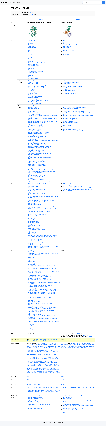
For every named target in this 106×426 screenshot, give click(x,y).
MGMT (54, 360)
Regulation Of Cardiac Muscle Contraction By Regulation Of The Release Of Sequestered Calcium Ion (42, 121)
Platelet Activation (67, 125)
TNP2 (45, 372)
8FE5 (28, 393)
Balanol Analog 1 (32, 257)
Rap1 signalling (31, 203)
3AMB (40, 387)
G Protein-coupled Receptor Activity (71, 404)
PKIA (40, 364)
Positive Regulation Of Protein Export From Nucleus (39, 147)
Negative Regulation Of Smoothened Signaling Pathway (40, 146)
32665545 (79, 333)
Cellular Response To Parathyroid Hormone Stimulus (40, 163)
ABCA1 (42, 343)
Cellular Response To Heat (34, 135)
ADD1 (52, 343)
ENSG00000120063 (65, 382)
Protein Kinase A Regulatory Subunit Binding (38, 100)
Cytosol (29, 50)
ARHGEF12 (90, 343)
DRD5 (76, 344)
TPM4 (42, 340)
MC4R (44, 360)
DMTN (35, 350)
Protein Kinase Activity (33, 83)
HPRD (31, 14)
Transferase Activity (32, 93)
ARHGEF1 (79, 343)
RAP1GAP (36, 368)
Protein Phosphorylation (33, 112)
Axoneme (30, 54)
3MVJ (51, 387)
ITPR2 (28, 358)
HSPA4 (54, 356)
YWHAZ (53, 374)
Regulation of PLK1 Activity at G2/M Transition (38, 192)
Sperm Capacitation (32, 149)
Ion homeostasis (31, 213)
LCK (52, 358)
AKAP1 (37, 339)
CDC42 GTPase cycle (68, 190)
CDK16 (55, 347)
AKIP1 (36, 344)
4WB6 (36, 390)
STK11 (49, 371)
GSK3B (38, 354)
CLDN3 (41, 349)
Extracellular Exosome (33, 72)
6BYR (30, 391)
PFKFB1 (56, 363)
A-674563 (30, 325)
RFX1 (37, 340)
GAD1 (56, 351)
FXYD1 (44, 351)
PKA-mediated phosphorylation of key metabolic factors (40, 185)
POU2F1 (51, 364)
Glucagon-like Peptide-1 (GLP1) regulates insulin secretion (41, 200)
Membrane (30, 57)
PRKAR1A (47, 365)
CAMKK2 (43, 347)
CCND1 (52, 347)
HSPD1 (28, 357)
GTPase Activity (66, 83)
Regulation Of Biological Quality (35, 397)
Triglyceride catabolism (33, 186)
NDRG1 (28, 361)
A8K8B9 (35, 384)
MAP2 (30, 360)
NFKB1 (32, 361)
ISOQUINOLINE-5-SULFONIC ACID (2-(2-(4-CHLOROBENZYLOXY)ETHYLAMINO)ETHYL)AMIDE (40, 302)
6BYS (33, 391)
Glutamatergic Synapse (33, 78)
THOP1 (39, 372)
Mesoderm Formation (32, 106)
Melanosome (65, 51)
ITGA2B (45, 357)
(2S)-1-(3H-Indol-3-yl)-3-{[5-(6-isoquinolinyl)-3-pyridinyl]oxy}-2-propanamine (41, 266)
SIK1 (48, 369)
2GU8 (28, 387)
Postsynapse (31, 76)
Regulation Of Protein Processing (35, 160)
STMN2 (56, 371)
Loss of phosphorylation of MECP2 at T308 (37, 229)
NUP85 (28, 363)
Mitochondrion (31, 46)
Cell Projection (31, 68)
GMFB (42, 353)
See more (29, 409)
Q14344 (63, 384)
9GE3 (87, 387)
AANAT (38, 343)
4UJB (30, 390)
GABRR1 (53, 351)
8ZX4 (79, 387)
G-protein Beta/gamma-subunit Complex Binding (73, 92)
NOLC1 (41, 361)
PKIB (42, 364)
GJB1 (36, 353)
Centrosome (30, 49)
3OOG (56, 387)
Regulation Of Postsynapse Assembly (71, 129)
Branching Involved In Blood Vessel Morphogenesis (74, 107)
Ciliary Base (30, 75)
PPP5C (67, 346)
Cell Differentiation (67, 124)
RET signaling (31, 224)
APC (43, 344)
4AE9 (48, 389)
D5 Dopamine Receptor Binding (70, 93)
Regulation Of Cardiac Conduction (35, 174)
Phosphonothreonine (32, 256)
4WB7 (39, 390)
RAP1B (32, 368)
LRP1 (28, 360)
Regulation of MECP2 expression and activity (38, 231)
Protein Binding (31, 89)
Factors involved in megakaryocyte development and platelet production (41, 242)
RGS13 (57, 368)
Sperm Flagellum (32, 67)
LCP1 (54, 358)
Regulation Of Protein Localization (35, 408)
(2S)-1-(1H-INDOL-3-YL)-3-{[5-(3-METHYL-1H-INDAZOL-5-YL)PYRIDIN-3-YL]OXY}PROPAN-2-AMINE (43, 310)
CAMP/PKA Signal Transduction (35, 172)
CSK (57, 349)
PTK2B (86, 346)
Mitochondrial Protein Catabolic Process (37, 136)
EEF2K (51, 350)
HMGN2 (43, 356)
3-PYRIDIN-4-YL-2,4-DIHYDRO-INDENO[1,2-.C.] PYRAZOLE (41, 327)
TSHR (84, 347)
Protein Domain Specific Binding (35, 96)
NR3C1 (51, 361)
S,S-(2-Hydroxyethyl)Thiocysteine (35, 263)
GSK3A (34, 354)
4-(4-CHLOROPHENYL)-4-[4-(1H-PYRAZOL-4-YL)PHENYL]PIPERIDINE (38, 295)
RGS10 (53, 368)
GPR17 (89, 344)
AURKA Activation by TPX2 (34, 225)
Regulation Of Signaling (33, 400)
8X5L (33, 393)
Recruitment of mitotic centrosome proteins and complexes (41, 194)
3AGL (30, 387)
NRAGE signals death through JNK (70, 183)
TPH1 (48, 372)
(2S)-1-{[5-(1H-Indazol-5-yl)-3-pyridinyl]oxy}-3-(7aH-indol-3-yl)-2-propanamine (42, 269)
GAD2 (28, 353)
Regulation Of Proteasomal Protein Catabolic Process (40, 157)
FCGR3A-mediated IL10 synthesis (35, 239)
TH (36, 372)
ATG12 (34, 346)
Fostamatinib (31, 331)
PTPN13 (40, 367)
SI (46, 369)
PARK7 (31, 363)
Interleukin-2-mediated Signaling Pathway (37, 138)
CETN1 (32, 349)
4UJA (28, 390)
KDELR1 (43, 358)
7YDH (70, 387)
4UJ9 (57, 389)
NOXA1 (48, 361)
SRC (46, 371)
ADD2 (54, 343)
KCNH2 (31, 358)
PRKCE (83, 346)
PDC (35, 363)
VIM (45, 374)
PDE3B (41, 363)
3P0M (37, 389)
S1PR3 (69, 347)
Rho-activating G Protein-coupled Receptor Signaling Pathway (76, 131)
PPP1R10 (56, 364)
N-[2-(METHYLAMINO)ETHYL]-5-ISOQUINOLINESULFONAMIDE (43, 307)
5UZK (28, 391)
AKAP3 (74, 343)
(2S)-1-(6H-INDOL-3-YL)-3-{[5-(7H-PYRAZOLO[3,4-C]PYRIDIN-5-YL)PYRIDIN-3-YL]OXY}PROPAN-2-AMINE (42, 274)
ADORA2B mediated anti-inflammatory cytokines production (41, 236)
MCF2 (92, 344)
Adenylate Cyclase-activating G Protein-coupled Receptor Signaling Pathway (43, 116)
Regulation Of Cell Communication (35, 398)
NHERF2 (36, 361)
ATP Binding (31, 90)
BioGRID (20, 14)
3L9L (43, 387)
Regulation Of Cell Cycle (33, 154)
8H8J (73, 387)
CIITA (38, 349)
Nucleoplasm (31, 43)
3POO (40, 389)
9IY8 (90, 387)
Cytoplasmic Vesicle (32, 60)
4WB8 (42, 390)
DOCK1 (42, 350)
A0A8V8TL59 (30, 384)
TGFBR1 (81, 347)
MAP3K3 (34, 360)
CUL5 (28, 350)
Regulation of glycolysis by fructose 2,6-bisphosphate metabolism (43, 235)
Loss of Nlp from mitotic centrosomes (36, 193)
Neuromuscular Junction (33, 64)
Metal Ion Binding (67, 94)
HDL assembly (31, 226)
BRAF (53, 346)
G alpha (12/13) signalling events (70, 185)
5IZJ (53, 390)
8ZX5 (82, 387)
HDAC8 (28, 356)
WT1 (49, 374)
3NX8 (54, 387)
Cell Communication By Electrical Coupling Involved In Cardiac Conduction (42, 167)
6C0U (36, 391)
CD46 (44, 339)
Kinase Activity (31, 92)
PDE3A (37, 363)
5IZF (51, 390)
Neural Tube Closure (32, 107)
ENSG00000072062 (31, 382)
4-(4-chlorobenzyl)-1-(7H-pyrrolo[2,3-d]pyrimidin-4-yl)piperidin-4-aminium (44, 321)
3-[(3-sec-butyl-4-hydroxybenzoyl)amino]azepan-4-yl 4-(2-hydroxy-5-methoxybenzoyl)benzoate (43, 253)
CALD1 (39, 347)
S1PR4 (73, 347)
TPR (51, 372)
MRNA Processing (32, 111)
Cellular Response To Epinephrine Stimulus (37, 165)
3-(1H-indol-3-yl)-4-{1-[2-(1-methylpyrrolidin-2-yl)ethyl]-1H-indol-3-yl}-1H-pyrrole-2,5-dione (44, 283)
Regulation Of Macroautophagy (35, 124)
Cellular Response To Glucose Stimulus (37, 161)
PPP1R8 (38, 365)
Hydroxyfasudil (31, 264)
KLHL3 (49, 358)
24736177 (91, 336)
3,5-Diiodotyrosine (32, 258)
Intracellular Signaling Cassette (35, 402)
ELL (46, 339)
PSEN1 (57, 365)
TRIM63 (58, 372)
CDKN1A (29, 349)
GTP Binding (65, 89)
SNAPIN (33, 371)
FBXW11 (38, 351)
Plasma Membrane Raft (33, 69)
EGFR (55, 350)
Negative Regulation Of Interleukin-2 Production (38, 132)
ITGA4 (48, 357)
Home (10, 2)
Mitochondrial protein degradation (35, 245)
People (18, 2)
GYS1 (45, 354)
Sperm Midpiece (31, 74)
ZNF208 (49, 340)
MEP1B (51, 360)
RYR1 (41, 369)
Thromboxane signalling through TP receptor (73, 186)
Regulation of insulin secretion (34, 204)
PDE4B (45, 363)
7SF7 (62, 387)
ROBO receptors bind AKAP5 (34, 228)
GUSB (41, 354)
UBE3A (32, 374)
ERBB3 (28, 351)
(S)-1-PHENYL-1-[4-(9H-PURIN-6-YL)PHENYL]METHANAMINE (42, 289)
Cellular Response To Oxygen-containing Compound (39, 404)
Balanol (29, 260)
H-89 (29, 304)
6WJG (50, 391)
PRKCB (75, 346)
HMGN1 (39, 356)
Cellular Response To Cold (34, 158)
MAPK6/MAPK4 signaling (33, 222)
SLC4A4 (58, 369)
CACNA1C (57, 346)
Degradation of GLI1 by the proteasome (37, 214)
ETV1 (34, 351)
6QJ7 (45, 391)
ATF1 (31, 346)
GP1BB (52, 353)
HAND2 (51, 354)
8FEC (30, 393)
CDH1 (62, 344)
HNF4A (46, 356)
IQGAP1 (36, 357)
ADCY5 (48, 343)
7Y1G (53, 391)
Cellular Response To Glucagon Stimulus (37, 164)
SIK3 (51, 369)
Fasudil (29, 322)
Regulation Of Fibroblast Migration (70, 122)
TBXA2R (77, 347)
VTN (47, 374)
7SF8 (65, 387)
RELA (50, 368)
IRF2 (39, 357)
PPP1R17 (29, 365)
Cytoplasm (30, 44)
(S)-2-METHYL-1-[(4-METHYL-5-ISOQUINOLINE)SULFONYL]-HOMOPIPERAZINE (42, 299)
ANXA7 (40, 344)
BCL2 (50, 346)
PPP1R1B (33, 365)
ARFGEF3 (52, 344)
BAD (48, 346)
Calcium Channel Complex (34, 65)
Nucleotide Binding (32, 81)
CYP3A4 (31, 350)
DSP (49, 350)
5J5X (56, 390)
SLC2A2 (54, 369)
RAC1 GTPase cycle (67, 192)
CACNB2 (29, 347)
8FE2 (56, 391)
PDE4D (48, 363)
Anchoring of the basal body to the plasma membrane (40, 220)
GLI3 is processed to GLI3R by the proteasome (38, 217)
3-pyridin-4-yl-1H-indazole (33, 313)
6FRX (39, 391)
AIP (72, 343)
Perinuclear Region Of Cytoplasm (35, 71)
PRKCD (79, 346)
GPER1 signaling (32, 232)
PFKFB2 (28, 364)
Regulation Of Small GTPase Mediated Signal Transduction (76, 128)
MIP (57, 360)
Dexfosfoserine (31, 261)
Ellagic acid (30, 329)
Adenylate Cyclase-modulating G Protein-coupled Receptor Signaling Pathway (78, 113)
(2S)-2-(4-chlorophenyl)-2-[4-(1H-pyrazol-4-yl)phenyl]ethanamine (42, 293)
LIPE (57, 358)
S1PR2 (66, 347)
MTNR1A (63, 346)
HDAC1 (55, 354)
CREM (51, 349)
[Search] (103, 2)
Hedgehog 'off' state (32, 218)
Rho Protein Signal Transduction (70, 118)
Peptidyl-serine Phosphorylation (35, 125)
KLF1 (46, 358)
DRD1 (46, 350)
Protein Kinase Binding (33, 94)
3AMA (36, 387)
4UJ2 (54, 389)
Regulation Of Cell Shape (68, 121)
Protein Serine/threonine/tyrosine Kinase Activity (39, 88)
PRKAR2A (52, 365)
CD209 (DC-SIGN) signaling (34, 221)
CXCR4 (73, 344)
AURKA (41, 346)
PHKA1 (32, 364)
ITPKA (51, 357)
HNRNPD (51, 356)
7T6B (68, 387)
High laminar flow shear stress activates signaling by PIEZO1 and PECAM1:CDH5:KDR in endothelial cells (43, 247)
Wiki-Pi (4, 2)
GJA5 (34, 353)
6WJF (47, 391)
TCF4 (40, 340)
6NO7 (42, 391)
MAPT (38, 360)
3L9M (45, 387)
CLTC (45, 349)
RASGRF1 (41, 368)
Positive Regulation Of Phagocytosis (36, 150)
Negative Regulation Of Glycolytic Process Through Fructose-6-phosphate (42, 177)
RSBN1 (38, 369)
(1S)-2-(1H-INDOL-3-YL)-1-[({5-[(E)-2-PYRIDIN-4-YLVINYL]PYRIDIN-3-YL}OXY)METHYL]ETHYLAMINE (43, 271)
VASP (42, 374)
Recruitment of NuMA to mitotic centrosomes (38, 199)
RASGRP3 (46, 368)
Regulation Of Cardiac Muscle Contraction (37, 156)
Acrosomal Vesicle (32, 40)
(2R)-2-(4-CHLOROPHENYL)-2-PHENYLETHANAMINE (40, 297)
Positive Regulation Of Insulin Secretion (37, 131)
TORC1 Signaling (32, 139)
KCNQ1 (39, 358)
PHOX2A (36, 364)
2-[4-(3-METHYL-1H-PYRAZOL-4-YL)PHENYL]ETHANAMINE (41, 309)
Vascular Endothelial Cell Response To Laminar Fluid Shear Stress (43, 170)
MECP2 (49, 339)
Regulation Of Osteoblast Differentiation (37, 143)
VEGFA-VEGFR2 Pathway (34, 207)
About (14, 2)
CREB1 (48, 349)
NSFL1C (56, 361)
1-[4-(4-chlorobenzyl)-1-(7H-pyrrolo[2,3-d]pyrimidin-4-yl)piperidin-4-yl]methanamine (42, 319)
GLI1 (39, 353)
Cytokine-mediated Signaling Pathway (36, 126)
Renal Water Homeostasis (34, 110)
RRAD (34, 369)
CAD (36, 347)
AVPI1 (45, 346)
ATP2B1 (38, 346)
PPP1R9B (42, 365)
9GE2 (84, 387)
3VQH (43, 389)
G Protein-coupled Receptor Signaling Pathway (73, 111)
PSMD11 (29, 367)
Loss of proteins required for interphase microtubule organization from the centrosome (43, 196)
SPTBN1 (43, 371)
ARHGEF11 (84, 343)
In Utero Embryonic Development (70, 108)
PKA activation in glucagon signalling (36, 189)
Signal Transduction (67, 110)
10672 (62, 376)
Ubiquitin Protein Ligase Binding (35, 99)
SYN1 (31, 372)
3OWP (30, 389)
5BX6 (45, 390)
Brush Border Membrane (68, 50)
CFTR (35, 349)
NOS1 (45, 361)
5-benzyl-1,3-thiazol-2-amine (34, 314)
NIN (39, 361)
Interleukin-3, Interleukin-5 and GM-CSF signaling (39, 211)
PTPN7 (44, 367)
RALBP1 (28, 340)
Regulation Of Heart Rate (33, 108)
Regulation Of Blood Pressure (69, 119)
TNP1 (42, 372)
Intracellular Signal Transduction (70, 126)
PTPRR (48, 367)
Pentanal (30, 250)
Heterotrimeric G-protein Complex (70, 44)
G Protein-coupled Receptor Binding (71, 82)
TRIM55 (54, 372)
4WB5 (33, 390)
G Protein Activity (67, 85)
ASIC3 (28, 346)
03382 (28, 379)
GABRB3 (48, 351)
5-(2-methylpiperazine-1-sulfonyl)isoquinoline (38, 306)
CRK (54, 349)
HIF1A (31, 356)
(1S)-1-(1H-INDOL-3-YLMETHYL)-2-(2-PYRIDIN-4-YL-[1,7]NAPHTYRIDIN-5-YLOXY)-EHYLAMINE (39, 277)
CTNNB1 (69, 344)
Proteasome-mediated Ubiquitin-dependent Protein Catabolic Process (43, 140)
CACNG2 (33, 347)
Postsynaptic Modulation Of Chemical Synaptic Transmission (41, 171)
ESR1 (31, 351)
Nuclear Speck (31, 58)
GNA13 (78, 19)
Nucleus (30, 42)
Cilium (29, 53)
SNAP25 (28, 371)
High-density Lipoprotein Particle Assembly (37, 133)
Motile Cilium (31, 61)
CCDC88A (48, 347)
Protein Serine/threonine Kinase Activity (37, 85)
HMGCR (35, 356)
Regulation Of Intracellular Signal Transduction (73, 408)
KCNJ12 (35, 358)
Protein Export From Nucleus (34, 114)
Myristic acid (31, 324)
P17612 (38, 384)
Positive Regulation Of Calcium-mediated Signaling (39, 153)
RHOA (31, 369)
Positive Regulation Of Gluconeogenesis (37, 144)
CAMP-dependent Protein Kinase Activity (37, 86)
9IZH (93, 387)
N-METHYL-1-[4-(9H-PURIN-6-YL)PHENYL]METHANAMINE (41, 288)
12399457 (30, 12)
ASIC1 (56, 344)
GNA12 (85, 344)
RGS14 (28, 369)
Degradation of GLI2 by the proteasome (37, 215)
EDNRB (79, 344)
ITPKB (55, 357)
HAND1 (48, 354)
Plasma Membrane (32, 51)
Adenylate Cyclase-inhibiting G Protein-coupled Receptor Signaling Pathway (43, 119)
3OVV (28, 389)
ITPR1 (58, 357)
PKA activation (31, 188)
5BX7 (48, 390)
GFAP (31, 353)
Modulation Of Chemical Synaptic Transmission (38, 151)
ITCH (42, 357)
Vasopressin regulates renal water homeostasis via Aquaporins (42, 206)
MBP (41, 360)
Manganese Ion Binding (33, 97)
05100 (62, 379)
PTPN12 (36, 367)
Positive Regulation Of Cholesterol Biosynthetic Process (40, 142)
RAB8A (56, 339)
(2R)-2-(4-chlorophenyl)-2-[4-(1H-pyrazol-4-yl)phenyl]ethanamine (42, 292)
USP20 (39, 374)
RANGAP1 (33, 340)
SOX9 (39, 371)
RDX (90, 346)
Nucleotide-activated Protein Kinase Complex (38, 63)
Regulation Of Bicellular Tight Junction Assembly (39, 181)
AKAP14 (28, 344)
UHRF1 (35, 374)
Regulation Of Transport (33, 401)
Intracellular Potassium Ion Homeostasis (37, 128)
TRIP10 (28, 374)
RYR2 (44, 369)
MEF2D (47, 360)
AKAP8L (33, 344)
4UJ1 (51, 389)
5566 (28, 376)
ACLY (45, 343)
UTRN (45, 340)
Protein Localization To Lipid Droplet (36, 179)
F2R (83, 344)
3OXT (34, 389)
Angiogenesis (66, 106)
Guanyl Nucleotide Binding (69, 90)
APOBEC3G (47, 344)
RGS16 (92, 346)
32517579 (85, 335)
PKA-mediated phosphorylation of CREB (37, 183)
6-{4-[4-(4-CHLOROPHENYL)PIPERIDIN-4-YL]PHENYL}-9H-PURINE (43, 290)
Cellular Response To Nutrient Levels (36, 129)
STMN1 (52, 371)
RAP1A (28, 368)
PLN (48, 364)
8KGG (76, 387)
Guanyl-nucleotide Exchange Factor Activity (72, 86)
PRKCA (53, 339)
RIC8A (62, 347)
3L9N (48, 387)
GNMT (49, 353)
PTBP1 (32, 367)
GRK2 (31, 354)
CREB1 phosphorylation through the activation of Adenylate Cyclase (43, 208)
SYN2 (34, 372)
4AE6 (46, 389)
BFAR (41, 339)
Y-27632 (30, 328)
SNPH (36, 371)
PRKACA (43, 19)
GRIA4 (28, 354)
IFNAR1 (32, 357)
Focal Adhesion (66, 47)
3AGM (33, 387)
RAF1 (51, 367)
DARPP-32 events (32, 190)
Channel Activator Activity (34, 101)
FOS (41, 351)
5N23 (58, 390)
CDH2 (65, 344)
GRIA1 (56, 353)
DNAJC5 (39, 350)
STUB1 (28, 372)
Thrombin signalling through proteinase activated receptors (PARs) (77, 188)
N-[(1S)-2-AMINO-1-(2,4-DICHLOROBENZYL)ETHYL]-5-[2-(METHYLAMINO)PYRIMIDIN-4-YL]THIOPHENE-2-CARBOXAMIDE (43, 280)
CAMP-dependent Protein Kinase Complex (37, 56)
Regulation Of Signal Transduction (70, 409)
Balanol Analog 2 (32, 251)
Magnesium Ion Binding (33, 82)
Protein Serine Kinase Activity (34, 103)
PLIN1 (45, 364)
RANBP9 (55, 367)
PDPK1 (52, 363)
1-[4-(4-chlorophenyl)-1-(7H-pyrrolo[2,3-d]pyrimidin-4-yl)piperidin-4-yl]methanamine (42, 316)
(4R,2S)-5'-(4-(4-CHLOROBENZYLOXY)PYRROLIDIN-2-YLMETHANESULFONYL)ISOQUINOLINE (40, 285)
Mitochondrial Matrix (32, 47)
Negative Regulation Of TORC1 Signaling (37, 175)
